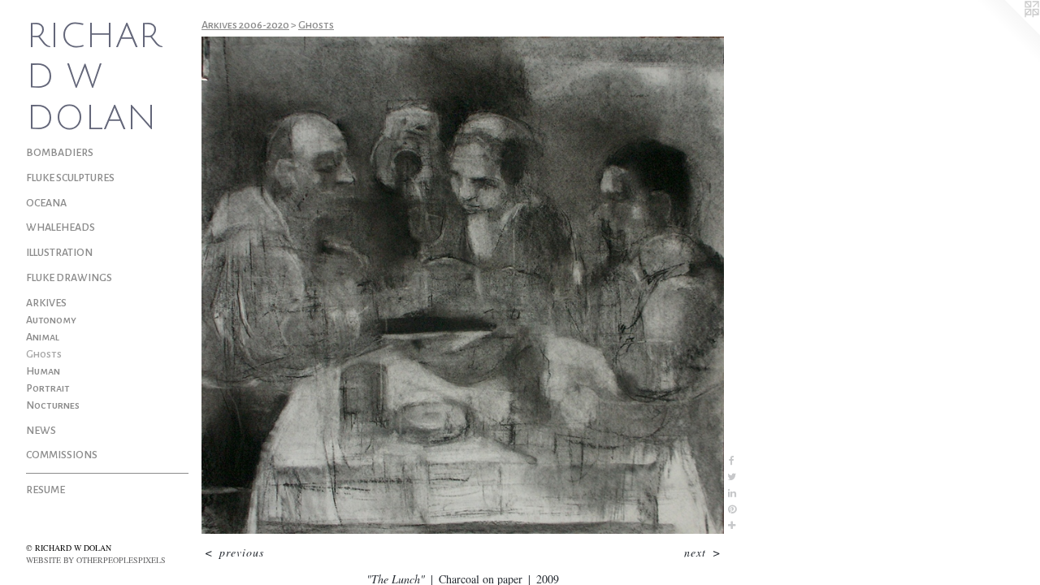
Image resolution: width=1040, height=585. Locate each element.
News (41, 430)
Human (43, 371)
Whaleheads (60, 227)
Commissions (62, 455)
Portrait (48, 388)
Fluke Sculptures (70, 178)
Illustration (59, 252)
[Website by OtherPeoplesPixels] (1007, 32)
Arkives (46, 303)
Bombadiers (59, 152)
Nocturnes (53, 405)
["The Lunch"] (463, 285)
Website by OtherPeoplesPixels (96, 560)
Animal (42, 337)
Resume (45, 490)
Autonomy (51, 320)
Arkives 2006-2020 (245, 25)
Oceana (46, 203)
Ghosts (44, 354)
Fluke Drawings (69, 278)
